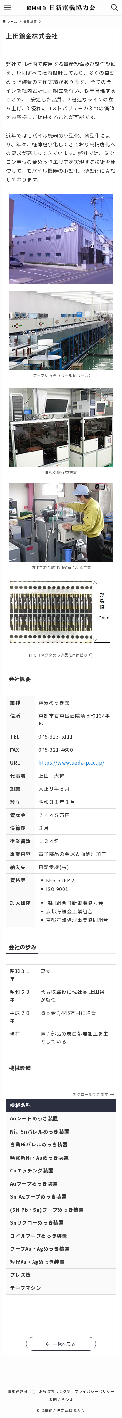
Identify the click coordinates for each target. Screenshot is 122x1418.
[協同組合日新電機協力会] (61, 7)
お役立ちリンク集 (55, 1391)
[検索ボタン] (114, 7)
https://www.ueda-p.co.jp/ (71, 762)
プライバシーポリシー (94, 1391)
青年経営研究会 (22, 1391)
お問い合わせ (61, 1399)
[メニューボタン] (7, 7)
